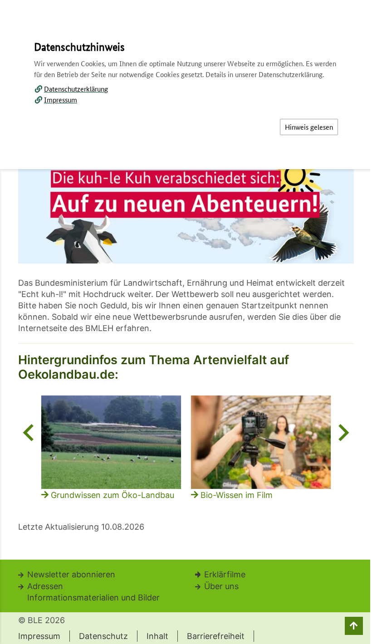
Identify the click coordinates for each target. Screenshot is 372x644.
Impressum (60, 99)
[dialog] (186, 322)
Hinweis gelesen (309, 127)
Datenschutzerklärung (76, 88)
